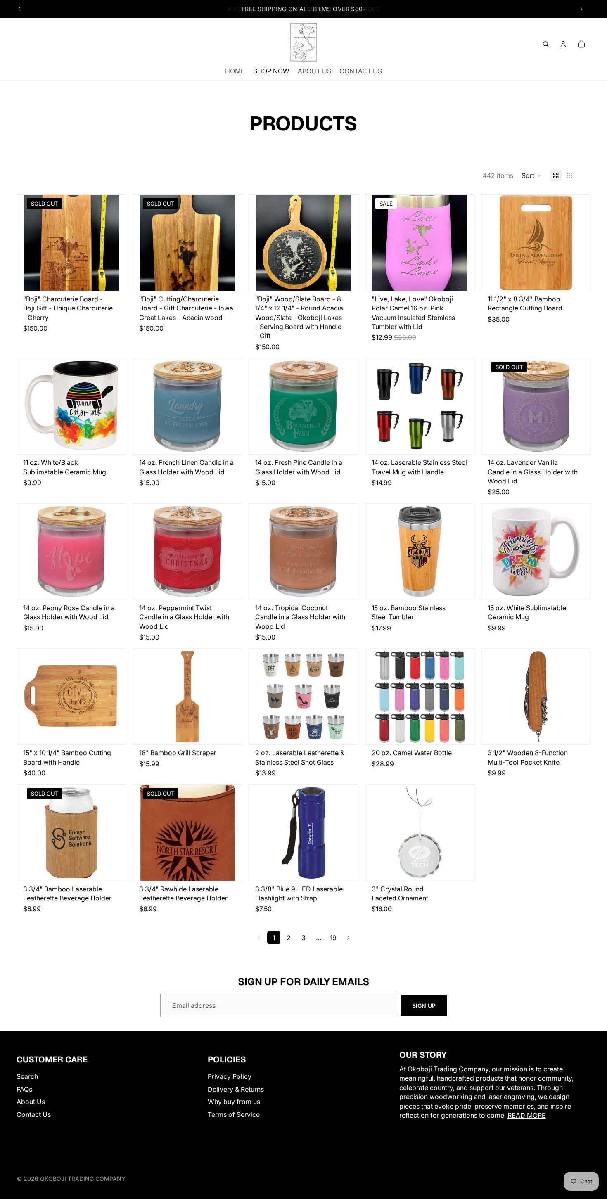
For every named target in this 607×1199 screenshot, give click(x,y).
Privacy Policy (229, 1076)
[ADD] (454, 277)
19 (333, 938)
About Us (31, 1101)
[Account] (563, 44)
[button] (532, 175)
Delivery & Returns (236, 1089)
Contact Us (34, 1114)
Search (27, 1076)
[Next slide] (581, 9)
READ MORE (526, 1115)
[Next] (348, 937)
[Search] (546, 44)
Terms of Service (234, 1114)
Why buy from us (234, 1101)
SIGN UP (424, 1005)
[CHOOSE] (338, 277)
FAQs (24, 1089)
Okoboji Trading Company (83, 1178)
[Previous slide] (19, 9)
